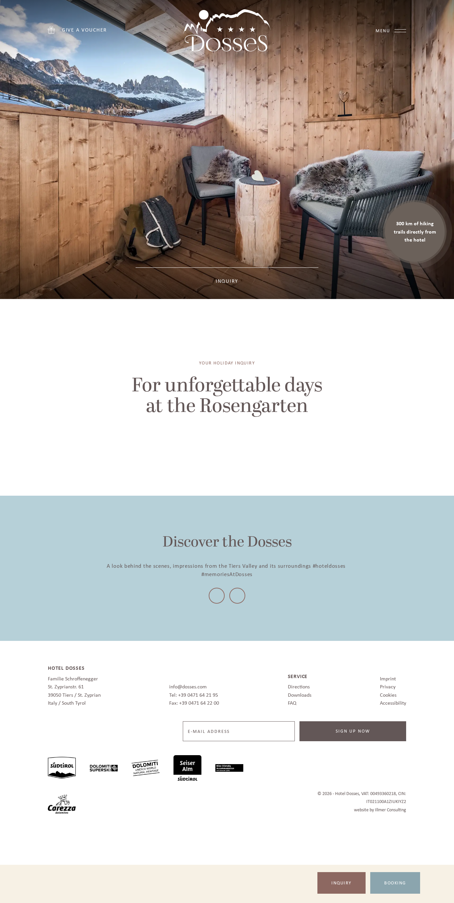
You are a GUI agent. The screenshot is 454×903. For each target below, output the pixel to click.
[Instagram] (236, 595)
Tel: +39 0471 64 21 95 (193, 692)
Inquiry (341, 883)
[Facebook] (218, 595)
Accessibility (393, 700)
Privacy (388, 684)
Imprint (388, 676)
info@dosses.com (188, 684)
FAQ (292, 700)
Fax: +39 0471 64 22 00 (194, 700)
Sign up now (353, 729)
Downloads (299, 692)
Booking (395, 883)
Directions (299, 684)
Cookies (388, 692)
